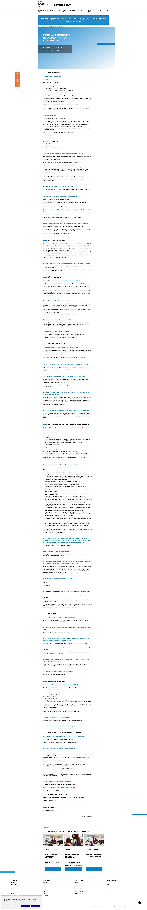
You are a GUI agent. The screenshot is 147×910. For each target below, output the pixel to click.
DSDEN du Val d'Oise (78, 893)
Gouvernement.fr (46, 888)
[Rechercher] (104, 11)
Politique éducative (89, 11)
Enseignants (46, 827)
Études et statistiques (78, 886)
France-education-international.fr (17, 895)
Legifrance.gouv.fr (46, 891)
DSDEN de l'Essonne (78, 889)
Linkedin (108, 888)
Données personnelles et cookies (32, 900)
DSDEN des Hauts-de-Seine (79, 891)
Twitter (108, 882)
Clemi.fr (12, 893)
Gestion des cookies (117, 906)
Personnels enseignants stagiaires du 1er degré (94, 855)
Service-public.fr (46, 893)
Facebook (108, 884)
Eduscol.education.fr (14, 886)
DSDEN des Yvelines (78, 888)
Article (43, 26)
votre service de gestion (55, 790)
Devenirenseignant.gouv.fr (15, 884)
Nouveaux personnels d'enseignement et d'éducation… (51, 856)
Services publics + (46, 897)
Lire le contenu (52, 869)
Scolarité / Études (64, 11)
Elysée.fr (44, 884)
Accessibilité (108, 11)
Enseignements (73, 10)
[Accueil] (43, 4)
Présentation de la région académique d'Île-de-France (46, 11)
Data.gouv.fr (45, 882)
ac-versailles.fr (62, 5)
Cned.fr (12, 889)
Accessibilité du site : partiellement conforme (128, 906)
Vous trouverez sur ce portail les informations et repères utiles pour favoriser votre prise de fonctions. (53, 862)
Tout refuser (25, 906)
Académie (58, 10)
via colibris (59, 334)
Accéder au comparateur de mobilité (49, 800)
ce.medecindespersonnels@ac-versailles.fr (80, 351)
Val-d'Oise (89, 849)
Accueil (39, 26)
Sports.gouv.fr (45, 895)
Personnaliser (16, 906)
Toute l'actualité (77, 882)
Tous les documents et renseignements (50, 810)
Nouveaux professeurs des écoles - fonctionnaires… (72, 856)
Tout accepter (35, 906)
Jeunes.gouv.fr (45, 889)
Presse (76, 884)
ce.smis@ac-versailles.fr (51, 267)
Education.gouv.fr (14, 882)
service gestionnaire (62, 214)
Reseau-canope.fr (14, 891)
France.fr (44, 886)
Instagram (108, 886)
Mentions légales (99, 906)
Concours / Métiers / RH (81, 11)
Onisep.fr (12, 888)
